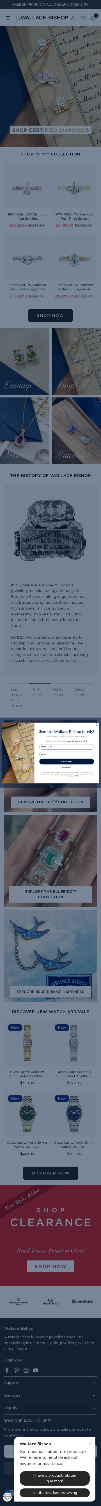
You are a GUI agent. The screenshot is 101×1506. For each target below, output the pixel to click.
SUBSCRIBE (67, 761)
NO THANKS (66, 767)
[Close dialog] (97, 724)
